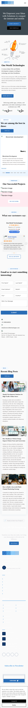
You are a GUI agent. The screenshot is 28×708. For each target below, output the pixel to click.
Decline (14, 705)
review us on (13, 231)
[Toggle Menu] (25, 3)
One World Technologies (14, 223)
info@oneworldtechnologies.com (10, 327)
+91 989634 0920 (10, 632)
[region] (14, 697)
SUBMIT (14, 312)
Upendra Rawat (12, 237)
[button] (2, 112)
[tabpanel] (14, 152)
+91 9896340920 (6, 322)
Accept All (14, 701)
